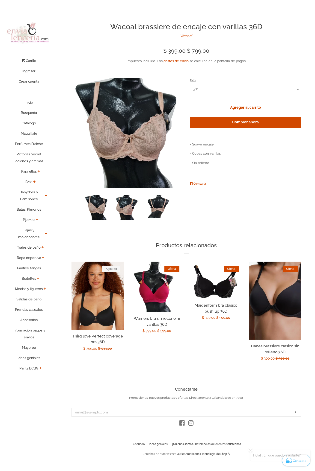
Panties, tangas (29, 268)
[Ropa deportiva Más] (43, 258)
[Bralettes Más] (38, 279)
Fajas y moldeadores (28, 233)
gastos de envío (176, 61)
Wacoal (186, 36)
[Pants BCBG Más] (41, 369)
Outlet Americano (188, 454)
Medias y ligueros (29, 289)
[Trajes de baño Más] (43, 248)
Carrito (30, 61)
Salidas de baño (29, 299)
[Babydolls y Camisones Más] (46, 196)
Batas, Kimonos (29, 209)
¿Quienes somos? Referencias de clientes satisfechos (206, 444)
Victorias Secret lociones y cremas (29, 157)
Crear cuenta (29, 81)
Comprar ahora (245, 122)
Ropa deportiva (29, 258)
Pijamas (29, 220)
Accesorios (29, 320)
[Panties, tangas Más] (43, 268)
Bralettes (29, 278)
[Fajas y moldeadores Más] (46, 234)
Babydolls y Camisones (29, 195)
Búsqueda (138, 444)
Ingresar (28, 71)
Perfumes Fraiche (29, 144)
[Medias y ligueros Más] (45, 289)
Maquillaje (29, 133)
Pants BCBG (29, 368)
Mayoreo (29, 348)
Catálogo (29, 123)
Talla (193, 80)
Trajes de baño (29, 247)
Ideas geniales (29, 358)
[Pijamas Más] (37, 220)
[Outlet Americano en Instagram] (191, 424)
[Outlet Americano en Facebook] (182, 424)
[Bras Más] (34, 182)
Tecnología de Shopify (216, 454)
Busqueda (29, 113)
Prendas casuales (29, 310)
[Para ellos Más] (39, 172)
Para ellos (29, 171)
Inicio (29, 102)
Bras (28, 182)
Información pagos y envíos (29, 333)
